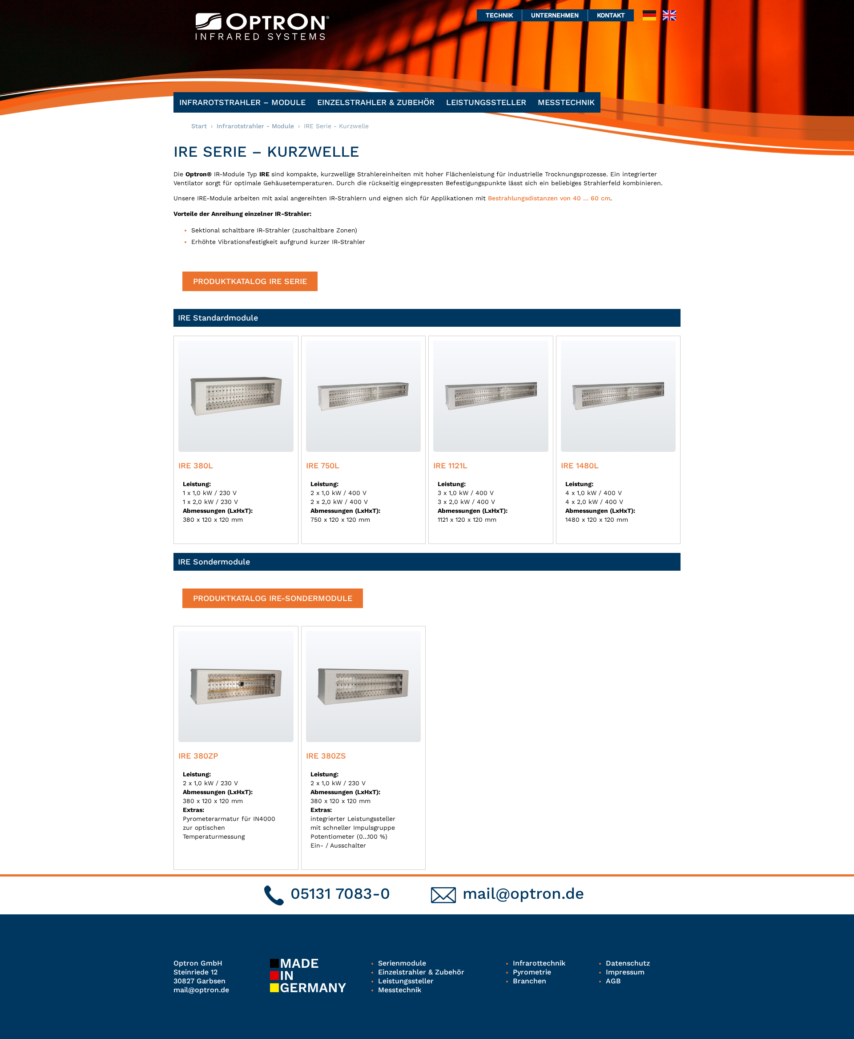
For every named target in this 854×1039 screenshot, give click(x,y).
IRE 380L (195, 465)
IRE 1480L (580, 465)
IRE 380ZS (326, 755)
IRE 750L (322, 465)
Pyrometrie (532, 972)
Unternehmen (555, 15)
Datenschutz (628, 963)
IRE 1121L (450, 465)
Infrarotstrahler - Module (255, 126)
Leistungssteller (486, 102)
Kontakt (611, 15)
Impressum (625, 972)
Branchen (529, 981)
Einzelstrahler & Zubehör (376, 102)
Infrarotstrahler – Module (242, 102)
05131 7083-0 (340, 893)
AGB (613, 981)
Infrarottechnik (539, 963)
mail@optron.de (523, 893)
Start (199, 126)
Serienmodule (402, 963)
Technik (499, 15)
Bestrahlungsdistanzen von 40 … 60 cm (549, 198)
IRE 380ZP (198, 755)
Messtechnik (566, 102)
